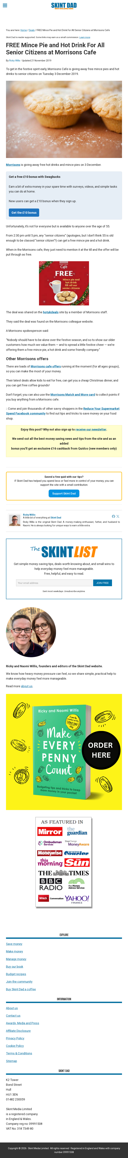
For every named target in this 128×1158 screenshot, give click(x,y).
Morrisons (13, 164)
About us (12, 1008)
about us (26, 686)
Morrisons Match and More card (72, 394)
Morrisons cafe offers (46, 366)
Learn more (84, 37)
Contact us (13, 1015)
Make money (14, 951)
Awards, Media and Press (22, 1023)
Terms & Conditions (19, 1053)
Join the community (19, 981)
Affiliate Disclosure (18, 1031)
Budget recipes (16, 974)
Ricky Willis (29, 514)
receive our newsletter (91, 429)
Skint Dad (55, 517)
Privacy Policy (15, 1038)
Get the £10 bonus (24, 212)
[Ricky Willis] (14, 526)
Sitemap (11, 1061)
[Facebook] (114, 516)
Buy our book (14, 966)
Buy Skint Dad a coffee (21, 989)
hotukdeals (50, 312)
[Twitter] (118, 516)
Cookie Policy (15, 1046)
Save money (14, 944)
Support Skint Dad (64, 493)
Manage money (16, 959)
